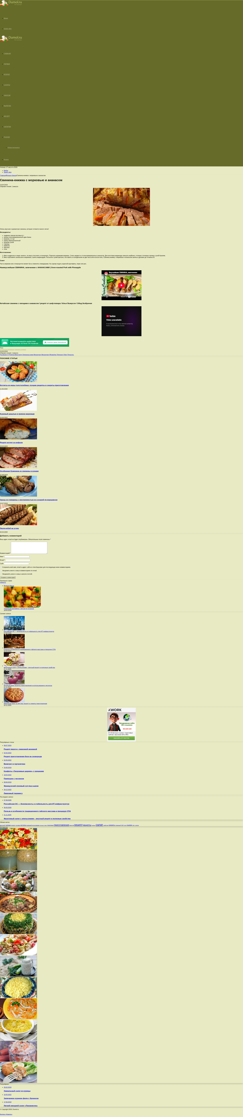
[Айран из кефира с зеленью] (18, 976)
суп (122, 825)
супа (125, 825)
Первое (7, 64)
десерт (13, 825)
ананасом (3, 349)
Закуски (7, 95)
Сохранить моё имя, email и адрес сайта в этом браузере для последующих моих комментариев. (36, 567)
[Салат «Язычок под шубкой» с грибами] (18, 933)
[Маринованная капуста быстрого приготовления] (18, 1061)
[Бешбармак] (18, 912)
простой (71, 825)
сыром (129, 825)
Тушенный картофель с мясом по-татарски (19, 608)
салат (99, 824)
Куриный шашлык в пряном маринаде (17, 414)
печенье (42, 825)
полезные (50, 825)
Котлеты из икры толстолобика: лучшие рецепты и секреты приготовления (34, 385)
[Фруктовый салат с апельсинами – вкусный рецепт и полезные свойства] (14, 666)
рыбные (93, 825)
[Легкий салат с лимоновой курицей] (18, 848)
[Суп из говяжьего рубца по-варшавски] (18, 1018)
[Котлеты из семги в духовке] (18, 1082)
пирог (45, 825)
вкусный (2, 825)
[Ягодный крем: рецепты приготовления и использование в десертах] (14, 684)
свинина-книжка (20, 349)
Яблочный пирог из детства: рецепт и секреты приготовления (25, 703)
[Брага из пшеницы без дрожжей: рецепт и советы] (18, 870)
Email (2, 560)
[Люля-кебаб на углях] (18, 524)
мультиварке (35, 825)
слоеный (118, 825)
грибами (8, 825)
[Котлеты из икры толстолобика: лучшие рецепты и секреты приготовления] (18, 381)
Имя (2, 556)
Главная (3, 175)
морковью (10, 349)
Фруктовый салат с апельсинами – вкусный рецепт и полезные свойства (29, 667)
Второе (7, 74)
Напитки (7, 126)
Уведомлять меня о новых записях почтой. (17, 574)
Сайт (2, 563)
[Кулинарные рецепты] (11, 6)
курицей (29, 825)
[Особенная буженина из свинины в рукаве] (18, 467)
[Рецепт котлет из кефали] (18, 439)
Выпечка (7, 106)
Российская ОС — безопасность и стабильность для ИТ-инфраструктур (29, 631)
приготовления (61, 825)
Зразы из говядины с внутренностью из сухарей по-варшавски (28, 500)
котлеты (23, 825)
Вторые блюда (11, 175)
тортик (137, 825)
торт (133, 825)
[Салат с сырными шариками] (18, 891)
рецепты (87, 825)
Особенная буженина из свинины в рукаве (19, 471)
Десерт (7, 116)
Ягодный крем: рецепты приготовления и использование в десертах (28, 685)
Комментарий (5, 553)
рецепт (78, 824)
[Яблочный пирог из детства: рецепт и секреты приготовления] (14, 702)
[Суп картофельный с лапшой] (18, 1040)
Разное (7, 137)
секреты (112, 825)
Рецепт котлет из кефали (11, 443)
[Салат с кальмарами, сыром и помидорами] (18, 955)
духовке (17, 825)
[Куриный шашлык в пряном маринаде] (18, 410)
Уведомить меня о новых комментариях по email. (19, 570)
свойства (105, 825)
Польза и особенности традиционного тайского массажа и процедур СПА (30, 649)
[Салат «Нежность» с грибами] (18, 997)
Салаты (7, 85)
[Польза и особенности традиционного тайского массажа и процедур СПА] (14, 648)
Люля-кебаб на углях (9, 528)
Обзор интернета (14, 147)
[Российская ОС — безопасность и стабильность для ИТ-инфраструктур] (14, 630)
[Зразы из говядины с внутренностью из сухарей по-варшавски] (18, 496)
